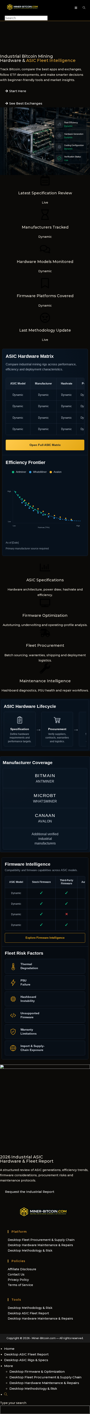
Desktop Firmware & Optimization (37, 1371)
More (8, 1366)
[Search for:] (83, 7)
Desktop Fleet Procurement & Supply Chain (41, 1240)
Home (9, 1349)
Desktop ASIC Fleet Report (28, 1313)
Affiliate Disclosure (22, 1269)
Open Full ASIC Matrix (45, 445)
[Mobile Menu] (77, 7)
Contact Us (16, 1274)
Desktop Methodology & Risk (30, 1250)
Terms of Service (20, 1285)
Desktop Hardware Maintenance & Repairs (40, 1245)
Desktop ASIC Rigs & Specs (26, 1360)
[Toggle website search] (5, 1394)
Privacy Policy (18, 1280)
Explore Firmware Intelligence (45, 937)
